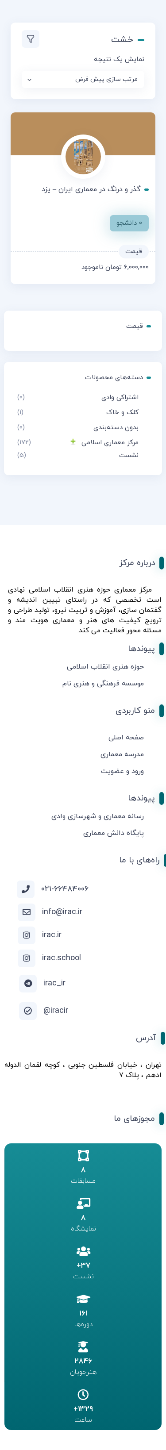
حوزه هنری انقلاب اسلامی (105, 667)
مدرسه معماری (122, 754)
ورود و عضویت (122, 771)
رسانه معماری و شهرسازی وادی (97, 816)
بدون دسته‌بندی (116, 427)
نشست (129, 455)
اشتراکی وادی (120, 397)
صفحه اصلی (126, 737)
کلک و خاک (122, 412)
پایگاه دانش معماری (113, 833)
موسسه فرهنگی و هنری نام (103, 683)
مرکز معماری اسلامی (110, 442)
